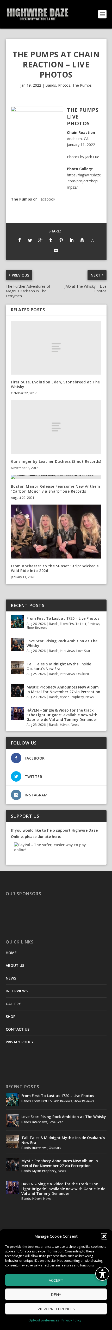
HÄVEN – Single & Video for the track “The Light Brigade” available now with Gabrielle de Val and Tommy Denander (62, 715)
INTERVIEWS (17, 990)
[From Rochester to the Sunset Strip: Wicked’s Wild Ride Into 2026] (56, 532)
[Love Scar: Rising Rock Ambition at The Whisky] (17, 644)
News (89, 697)
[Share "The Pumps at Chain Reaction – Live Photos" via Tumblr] (51, 240)
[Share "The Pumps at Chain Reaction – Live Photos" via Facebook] (19, 240)
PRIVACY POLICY (20, 1041)
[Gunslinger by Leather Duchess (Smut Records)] (56, 427)
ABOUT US (15, 965)
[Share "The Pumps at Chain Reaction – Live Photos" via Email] (56, 250)
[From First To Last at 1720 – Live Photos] (17, 621)
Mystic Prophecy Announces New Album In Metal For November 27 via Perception (63, 689)
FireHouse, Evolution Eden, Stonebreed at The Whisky (55, 384)
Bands (50, 85)
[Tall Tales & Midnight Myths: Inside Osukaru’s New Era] (17, 667)
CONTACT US (17, 1029)
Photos (64, 85)
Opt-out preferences (43, 1320)
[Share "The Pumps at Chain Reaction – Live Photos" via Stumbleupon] (92, 240)
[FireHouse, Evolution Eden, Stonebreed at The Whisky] (56, 348)
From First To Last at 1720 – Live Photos (63, 618)
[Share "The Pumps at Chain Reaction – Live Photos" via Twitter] (30, 240)
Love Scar (83, 651)
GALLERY (13, 1003)
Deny (56, 1294)
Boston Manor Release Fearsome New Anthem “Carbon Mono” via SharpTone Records (55, 488)
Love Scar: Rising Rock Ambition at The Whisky (62, 643)
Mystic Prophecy (72, 697)
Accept (56, 1280)
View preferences (56, 1308)
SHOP (10, 1016)
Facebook (47, 199)
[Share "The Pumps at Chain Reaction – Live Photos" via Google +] (40, 240)
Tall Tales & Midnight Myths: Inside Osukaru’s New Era (59, 666)
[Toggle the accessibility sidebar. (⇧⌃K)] (102, 1274)
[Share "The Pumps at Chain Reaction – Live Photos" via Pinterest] (61, 240)
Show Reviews (37, 627)
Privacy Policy (71, 1320)
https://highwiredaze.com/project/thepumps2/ (84, 181)
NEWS (11, 978)
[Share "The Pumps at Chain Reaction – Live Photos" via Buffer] (82, 240)
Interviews (67, 651)
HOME (11, 952)
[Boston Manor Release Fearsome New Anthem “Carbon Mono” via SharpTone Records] (56, 477)
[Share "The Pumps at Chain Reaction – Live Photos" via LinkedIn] (71, 240)
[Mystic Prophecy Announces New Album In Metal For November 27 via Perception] (17, 690)
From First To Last (73, 624)
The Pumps (82, 85)
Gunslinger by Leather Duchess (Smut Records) (56, 461)
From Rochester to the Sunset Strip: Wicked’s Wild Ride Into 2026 (55, 568)
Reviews (93, 624)
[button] (104, 1236)
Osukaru (82, 674)
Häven (64, 724)
